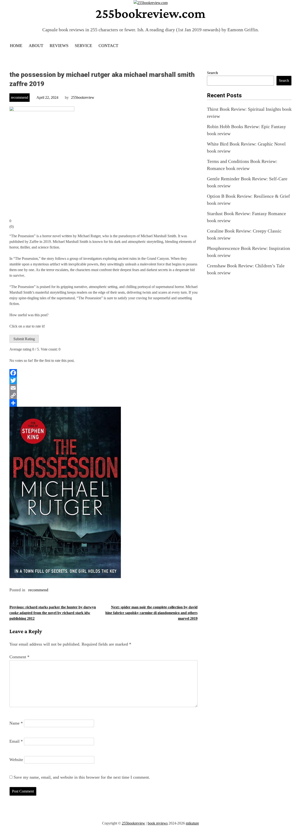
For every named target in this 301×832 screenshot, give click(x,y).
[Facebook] (103, 373)
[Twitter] (103, 380)
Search (212, 73)
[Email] (103, 388)
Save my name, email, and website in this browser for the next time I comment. (82, 777)
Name (16, 723)
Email (16, 741)
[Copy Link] (103, 395)
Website (16, 759)
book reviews (158, 823)
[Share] (103, 403)
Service (83, 45)
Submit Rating (24, 339)
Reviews (59, 45)
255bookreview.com (150, 13)
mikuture (192, 823)
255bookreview (82, 97)
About (36, 45)
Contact (108, 45)
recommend (19, 97)
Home (16, 45)
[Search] (287, 45)
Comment (19, 657)
